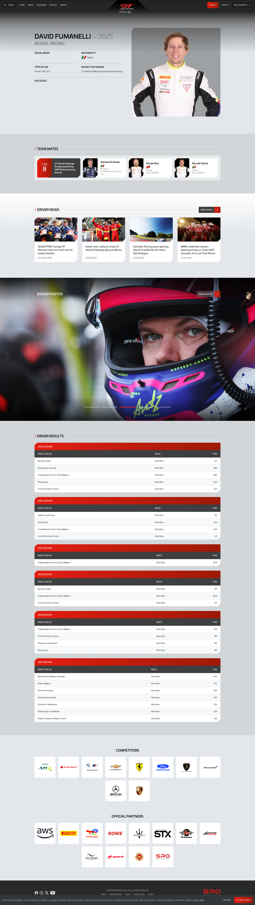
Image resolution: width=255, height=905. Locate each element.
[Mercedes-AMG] (115, 790)
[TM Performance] (186, 833)
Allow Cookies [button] (243, 900)
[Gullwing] (92, 856)
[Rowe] (115, 833)
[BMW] (92, 767)
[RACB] (139, 856)
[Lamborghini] (186, 767)
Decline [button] (227, 900)
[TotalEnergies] (92, 833)
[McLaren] (210, 767)
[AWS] (45, 833)
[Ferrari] (139, 767)
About (103, 894)
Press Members (115, 894)
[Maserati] (139, 833)
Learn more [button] (198, 900)
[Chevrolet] (115, 767)
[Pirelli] (68, 833)
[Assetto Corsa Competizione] (210, 833)
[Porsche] (139, 790)
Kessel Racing (50, 43)
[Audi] (68, 767)
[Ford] (162, 767)
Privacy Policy (139, 894)
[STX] (162, 833)
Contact (151, 894)
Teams (127, 894)
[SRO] (162, 856)
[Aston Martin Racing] (45, 767)
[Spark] (115, 856)
